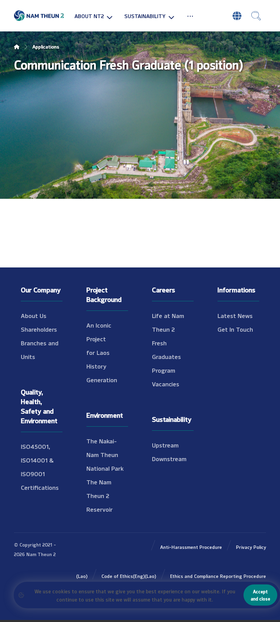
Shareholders (39, 328)
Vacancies (165, 383)
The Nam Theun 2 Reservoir (99, 495)
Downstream (169, 458)
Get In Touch (235, 328)
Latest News (235, 315)
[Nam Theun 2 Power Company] (39, 15)
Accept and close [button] (260, 595)
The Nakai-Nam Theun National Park (105, 454)
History (96, 365)
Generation (101, 379)
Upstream (165, 444)
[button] (190, 15)
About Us (33, 315)
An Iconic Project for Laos (98, 338)
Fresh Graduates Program (166, 356)
